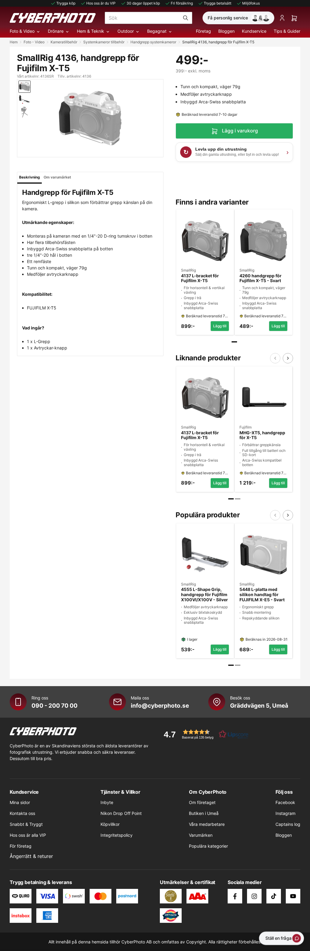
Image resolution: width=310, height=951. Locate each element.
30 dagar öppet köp (143, 3)
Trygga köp (65, 3)
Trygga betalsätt (217, 3)
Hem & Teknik (90, 31)
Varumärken (201, 835)
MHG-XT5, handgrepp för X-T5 (262, 435)
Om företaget (202, 802)
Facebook (285, 802)
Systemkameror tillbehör (103, 42)
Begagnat (157, 31)
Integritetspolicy (117, 835)
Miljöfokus (251, 3)
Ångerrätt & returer (31, 856)
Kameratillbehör (64, 42)
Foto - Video (34, 42)
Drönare (56, 31)
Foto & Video (22, 31)
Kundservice (254, 31)
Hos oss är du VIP (101, 3)
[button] (204, 734)
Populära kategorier (208, 846)
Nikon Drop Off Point (121, 813)
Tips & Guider (287, 31)
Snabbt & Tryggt (26, 824)
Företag (203, 31)
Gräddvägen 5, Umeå (259, 705)
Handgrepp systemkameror (153, 42)
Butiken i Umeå (204, 813)
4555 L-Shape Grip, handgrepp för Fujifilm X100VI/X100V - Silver (204, 594)
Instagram (285, 813)
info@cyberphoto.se (160, 705)
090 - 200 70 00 (54, 705)
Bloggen (226, 31)
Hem (14, 42)
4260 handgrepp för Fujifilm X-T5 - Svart (260, 278)
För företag (20, 846)
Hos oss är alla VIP (28, 835)
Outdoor (125, 31)
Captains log (287, 824)
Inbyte (107, 802)
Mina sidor (20, 802)
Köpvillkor (110, 824)
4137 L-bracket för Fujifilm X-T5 (200, 278)
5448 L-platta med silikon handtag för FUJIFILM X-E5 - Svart (262, 594)
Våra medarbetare (207, 824)
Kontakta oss (22, 813)
